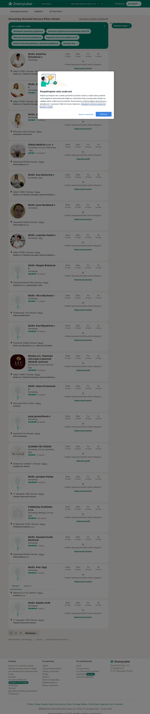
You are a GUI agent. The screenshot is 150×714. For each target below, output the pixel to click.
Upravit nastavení (86, 114)
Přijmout (103, 114)
